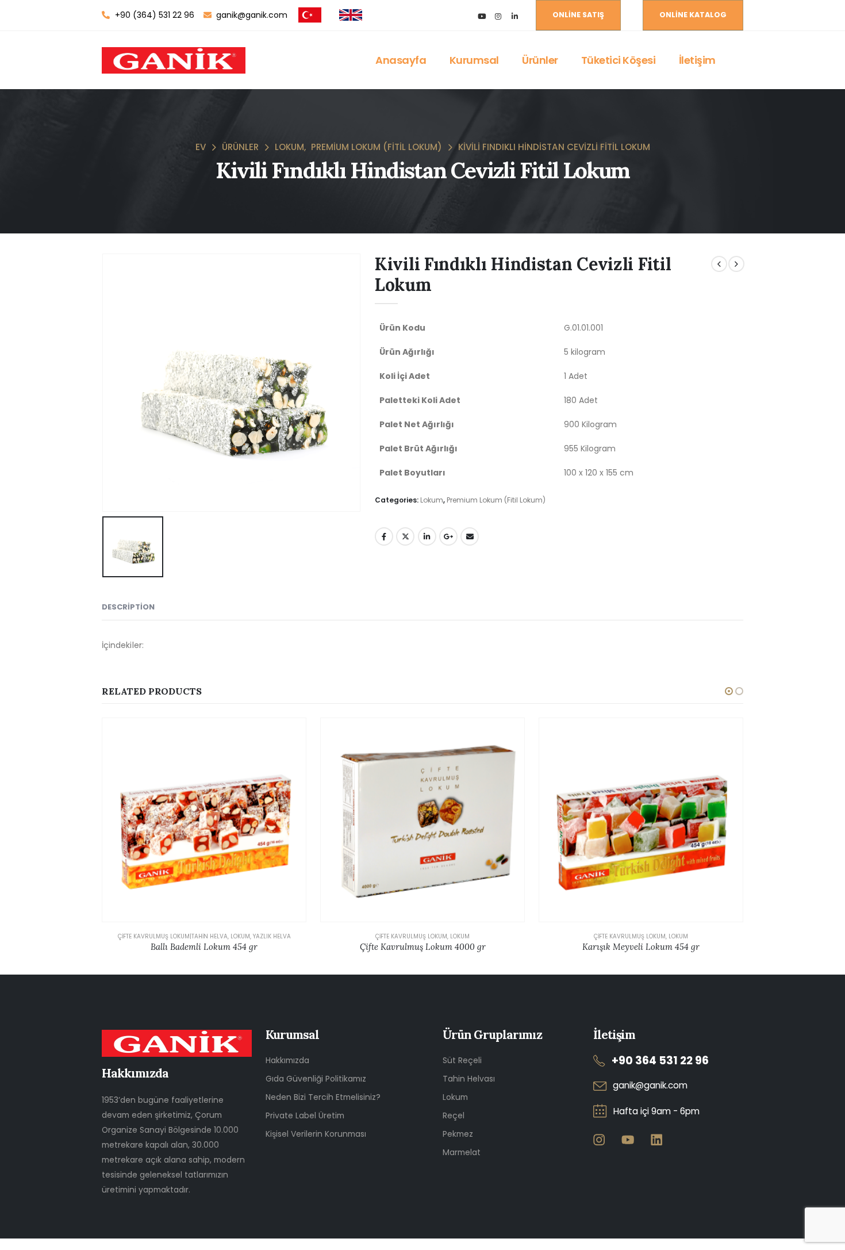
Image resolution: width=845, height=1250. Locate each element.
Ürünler (540, 60)
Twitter (405, 536)
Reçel (453, 1115)
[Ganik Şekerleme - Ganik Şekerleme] (173, 60)
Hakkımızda (287, 1060)
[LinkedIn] (514, 16)
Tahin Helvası (469, 1078)
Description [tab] (128, 606)
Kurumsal (474, 60)
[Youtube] (481, 16)
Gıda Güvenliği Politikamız (316, 1078)
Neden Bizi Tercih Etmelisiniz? (323, 1097)
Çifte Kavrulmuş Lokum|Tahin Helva (173, 936)
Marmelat (462, 1152)
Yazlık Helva (272, 936)
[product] (204, 820)
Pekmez (458, 1134)
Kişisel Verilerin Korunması (316, 1134)
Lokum (431, 500)
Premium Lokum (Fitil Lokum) (496, 500)
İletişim (697, 60)
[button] (729, 691)
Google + (448, 536)
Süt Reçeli (462, 1060)
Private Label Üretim (305, 1115)
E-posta (469, 536)
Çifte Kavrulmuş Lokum (411, 936)
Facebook (384, 536)
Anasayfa (400, 60)
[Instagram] (498, 16)
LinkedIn (427, 536)
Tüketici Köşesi (618, 60)
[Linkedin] (656, 1139)
